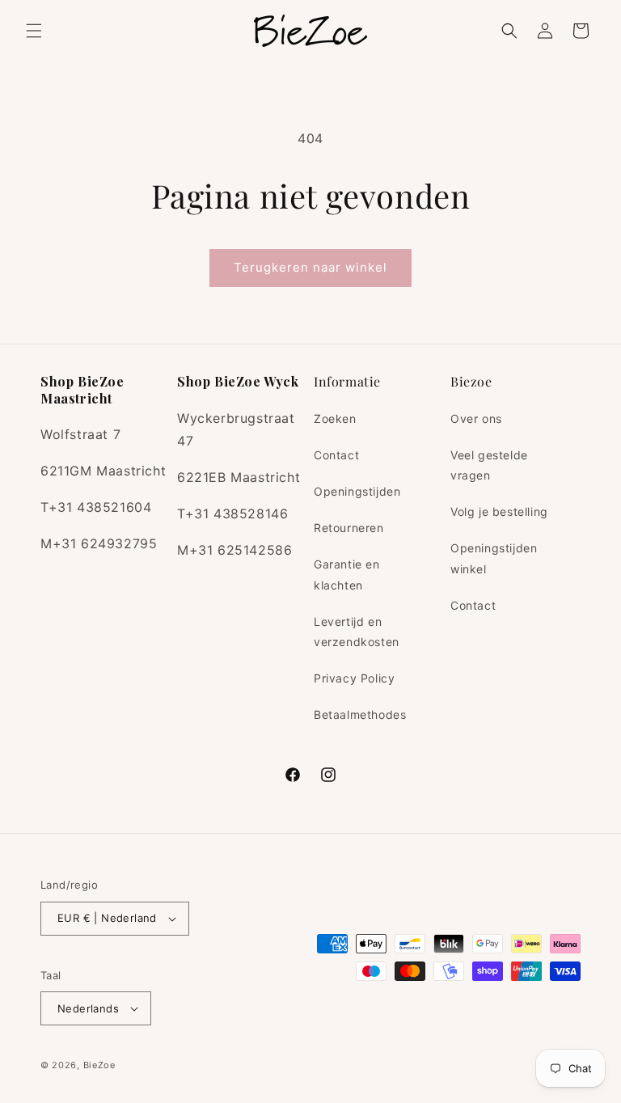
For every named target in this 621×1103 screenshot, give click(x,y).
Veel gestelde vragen (489, 465)
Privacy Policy (354, 678)
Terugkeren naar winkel (310, 267)
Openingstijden (357, 491)
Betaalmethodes (360, 714)
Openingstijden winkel (493, 558)
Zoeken (335, 418)
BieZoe (99, 1065)
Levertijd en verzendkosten (356, 632)
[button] (34, 31)
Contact (336, 455)
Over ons (476, 418)
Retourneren (349, 528)
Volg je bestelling (499, 511)
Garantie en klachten (347, 574)
